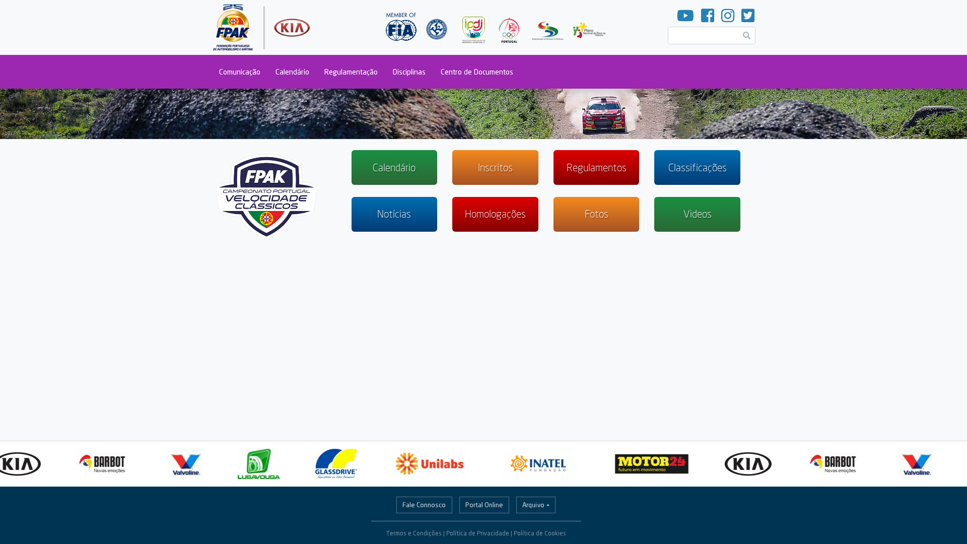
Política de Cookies (540, 533)
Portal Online (484, 505)
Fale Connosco (424, 505)
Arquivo (533, 505)
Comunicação (239, 71)
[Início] (262, 27)
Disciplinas (409, 71)
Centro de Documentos (477, 71)
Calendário (292, 71)
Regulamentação (351, 71)
